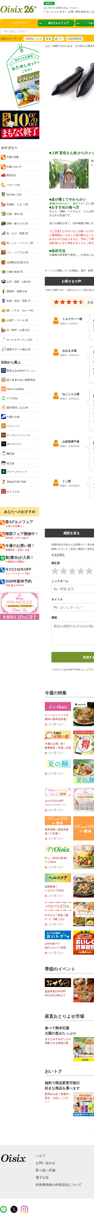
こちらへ (73, 7)
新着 (48, 38)
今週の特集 (12, 157)
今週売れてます (33, 38)
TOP (47, 46)
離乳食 (10, 453)
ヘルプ (40, 1156)
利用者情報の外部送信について (59, 1185)
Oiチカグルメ (14, 444)
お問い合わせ (45, 1163)
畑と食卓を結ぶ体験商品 (20, 379)
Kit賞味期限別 (74, 38)
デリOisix (12, 398)
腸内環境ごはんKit (17, 407)
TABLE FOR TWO (16, 481)
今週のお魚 (13, 416)
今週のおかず (13, 166)
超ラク (59, 38)
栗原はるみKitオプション (21, 370)
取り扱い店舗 (45, 1170)
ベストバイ (13, 426)
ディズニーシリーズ (18, 435)
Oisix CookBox (15, 389)
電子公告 (42, 1177)
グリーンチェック (16, 471)
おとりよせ (13, 491)
